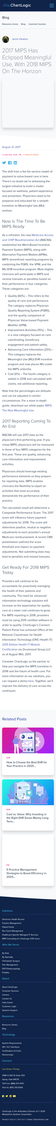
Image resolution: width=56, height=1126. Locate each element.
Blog (23, 24)
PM (19, 155)
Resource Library (10, 24)
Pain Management (10, 965)
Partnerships (7, 1055)
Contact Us (7, 998)
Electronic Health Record (13, 919)
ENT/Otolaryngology (11, 968)
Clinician (7, 155)
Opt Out (21, 1120)
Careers (5, 995)
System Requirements (12, 1043)
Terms (29, 1120)
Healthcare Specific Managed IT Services (20, 935)
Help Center (7, 1002)
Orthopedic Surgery (11, 961)
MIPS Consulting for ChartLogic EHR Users (21, 938)
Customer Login (9, 1006)
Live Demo (7, 1069)
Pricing (16, 1069)
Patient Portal (8, 927)
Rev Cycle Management (12, 931)
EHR (15, 155)
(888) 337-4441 (17, 1083)
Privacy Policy (9, 1120)
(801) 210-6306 (16, 1087)
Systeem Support (9, 1010)
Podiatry (5, 972)
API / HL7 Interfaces (11, 1047)
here (31, 681)
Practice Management (11, 923)
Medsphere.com (41, 1120)
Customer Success (37, 24)
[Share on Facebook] (9, 162)
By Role (5, 953)
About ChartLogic (10, 987)
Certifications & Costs (11, 1051)
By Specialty (7, 957)
